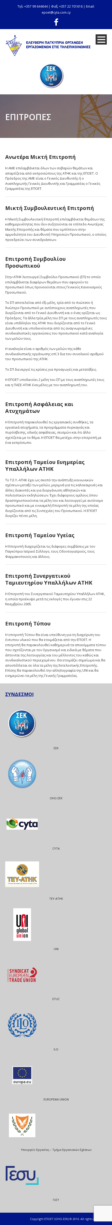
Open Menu (101, 39)
